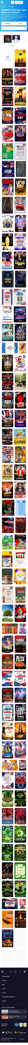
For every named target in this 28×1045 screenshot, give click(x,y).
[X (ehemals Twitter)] (20, 971)
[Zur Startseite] (1, 2)
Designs (8, 23)
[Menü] (26, 2)
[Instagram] (15, 971)
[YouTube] (24, 971)
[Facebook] (10, 971)
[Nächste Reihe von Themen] (26, 40)
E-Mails (20, 23)
